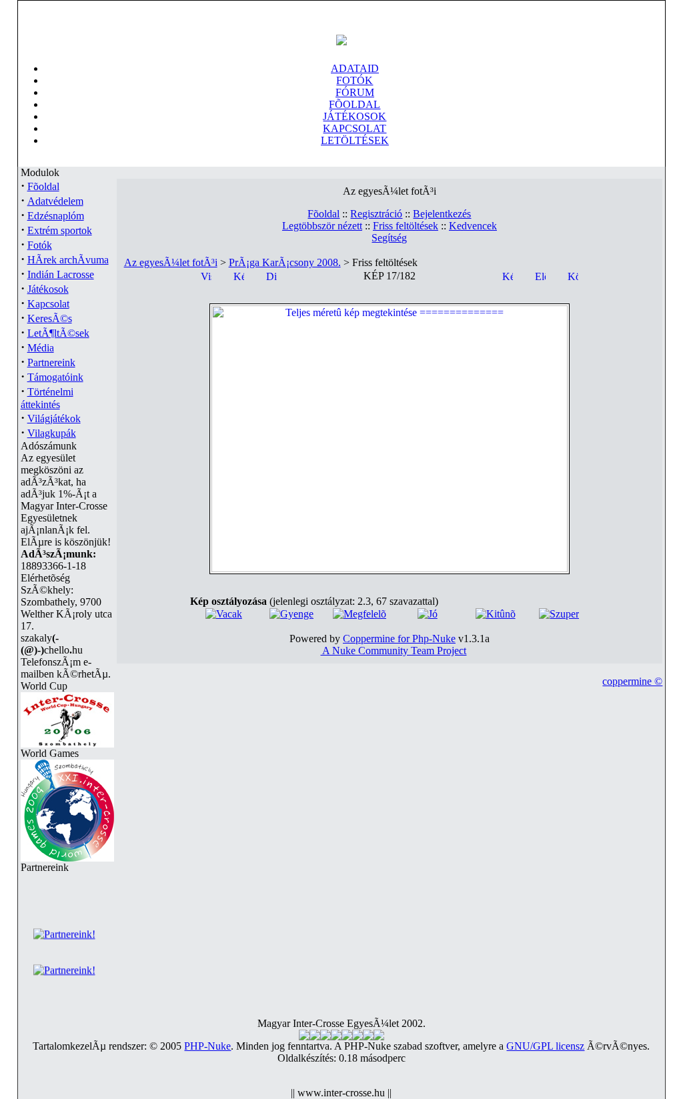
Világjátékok (54, 418)
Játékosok (48, 289)
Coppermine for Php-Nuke (399, 638)
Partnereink (51, 362)
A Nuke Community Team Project (393, 650)
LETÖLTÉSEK (355, 140)
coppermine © (632, 681)
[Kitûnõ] (496, 614)
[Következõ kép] (573, 275)
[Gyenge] (291, 614)
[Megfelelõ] (359, 614)
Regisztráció (376, 213)
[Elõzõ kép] (540, 275)
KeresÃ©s (49, 318)
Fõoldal (43, 186)
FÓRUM (354, 92)
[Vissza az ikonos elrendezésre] (206, 275)
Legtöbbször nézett (322, 225)
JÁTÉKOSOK (354, 116)
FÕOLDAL (354, 104)
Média (40, 347)
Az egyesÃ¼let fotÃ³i (170, 262)
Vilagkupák (51, 433)
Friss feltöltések (405, 225)
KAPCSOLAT (354, 128)
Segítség (389, 237)
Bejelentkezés (442, 213)
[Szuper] (559, 614)
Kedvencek (473, 225)
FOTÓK (354, 80)
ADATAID (355, 68)
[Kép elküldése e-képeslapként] (507, 275)
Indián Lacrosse (60, 274)
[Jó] (428, 614)
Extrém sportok (59, 230)
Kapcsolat (48, 303)
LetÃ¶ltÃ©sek (58, 333)
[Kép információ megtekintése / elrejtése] (238, 275)
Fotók (39, 245)
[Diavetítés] (271, 275)
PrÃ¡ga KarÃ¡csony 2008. (285, 262)
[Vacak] (223, 614)
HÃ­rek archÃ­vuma (68, 259)
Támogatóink (55, 377)
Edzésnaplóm (55, 215)
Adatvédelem (55, 201)
